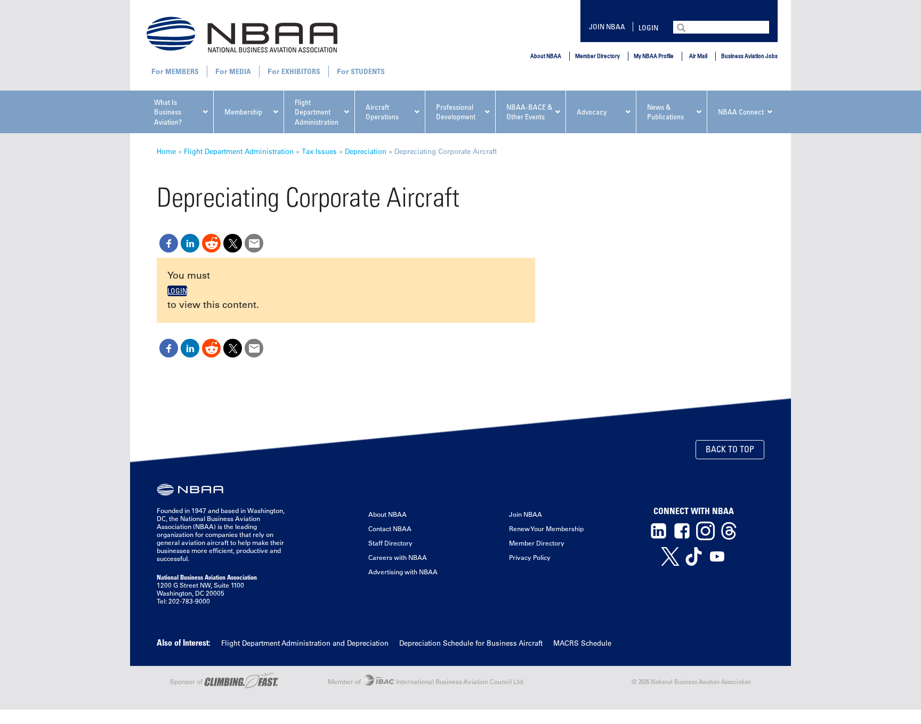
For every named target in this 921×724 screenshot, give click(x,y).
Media (240, 71)
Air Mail (698, 55)
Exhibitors (300, 71)
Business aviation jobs (749, 55)
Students (368, 71)
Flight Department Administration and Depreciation (305, 642)
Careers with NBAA (397, 557)
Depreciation (365, 151)
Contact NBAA (389, 528)
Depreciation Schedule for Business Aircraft (471, 642)
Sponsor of (187, 681)
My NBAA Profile (654, 55)
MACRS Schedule (582, 642)
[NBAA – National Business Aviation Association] (242, 34)
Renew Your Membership (546, 528)
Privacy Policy (530, 557)
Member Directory (597, 55)
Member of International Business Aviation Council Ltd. (426, 681)
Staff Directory (390, 543)
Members (182, 71)
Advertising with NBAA (403, 571)
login (648, 27)
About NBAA (545, 55)
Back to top (730, 449)
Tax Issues (319, 151)
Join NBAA (607, 26)
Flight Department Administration (239, 151)
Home (166, 151)
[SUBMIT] (682, 26)
